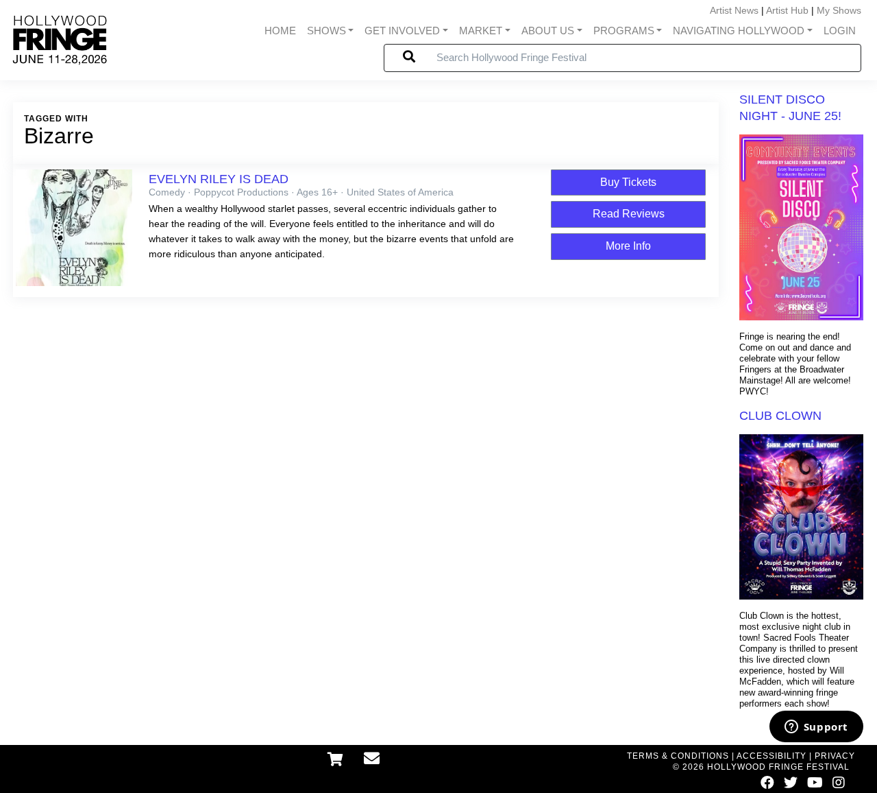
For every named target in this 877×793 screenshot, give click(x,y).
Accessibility (771, 756)
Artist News (734, 10)
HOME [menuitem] (280, 30)
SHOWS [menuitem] (326, 30)
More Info (628, 246)
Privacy (835, 756)
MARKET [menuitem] (480, 30)
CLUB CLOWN (780, 416)
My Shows (839, 10)
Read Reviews (629, 214)
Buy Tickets (628, 182)
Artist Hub (787, 10)
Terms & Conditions (678, 756)
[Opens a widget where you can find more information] (816, 728)
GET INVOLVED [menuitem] (402, 30)
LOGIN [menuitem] (840, 30)
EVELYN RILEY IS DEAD (218, 179)
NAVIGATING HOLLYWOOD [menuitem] (738, 30)
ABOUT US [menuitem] (547, 30)
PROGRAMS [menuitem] (623, 30)
